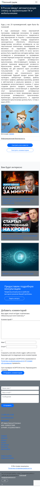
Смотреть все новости (20, 145)
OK (5, 480)
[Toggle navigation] (36, 2)
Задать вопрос (14, 298)
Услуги (3, 442)
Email (3, 347)
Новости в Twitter (7, 458)
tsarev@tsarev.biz (7, 418)
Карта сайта (5, 449)
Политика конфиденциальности (13, 361)
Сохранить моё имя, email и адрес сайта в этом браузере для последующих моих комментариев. (19, 354)
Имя (2, 342)
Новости (4, 438)
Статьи (3, 440)
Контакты (4, 447)
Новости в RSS (6, 456)
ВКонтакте (5, 420)
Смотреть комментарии (20, 150)
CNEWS (11, 134)
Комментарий (7, 319)
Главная (4, 436)
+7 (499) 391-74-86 (7, 415)
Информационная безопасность (13, 139)
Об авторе (5, 445)
